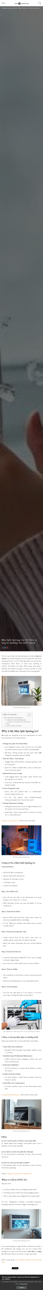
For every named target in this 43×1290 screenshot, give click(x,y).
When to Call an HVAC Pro (14, 726)
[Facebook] (3, 648)
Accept (21, 1287)
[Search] (39, 3)
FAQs (8, 723)
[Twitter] (5, 648)
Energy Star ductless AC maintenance (18, 1174)
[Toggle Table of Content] (28, 715)
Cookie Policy (24, 1284)
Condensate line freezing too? (11, 1095)
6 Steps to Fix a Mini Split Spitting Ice (16, 720)
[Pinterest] (7, 648)
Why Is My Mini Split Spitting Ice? (13, 717)
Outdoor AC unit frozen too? (11, 821)
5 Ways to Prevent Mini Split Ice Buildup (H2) (19, 722)
